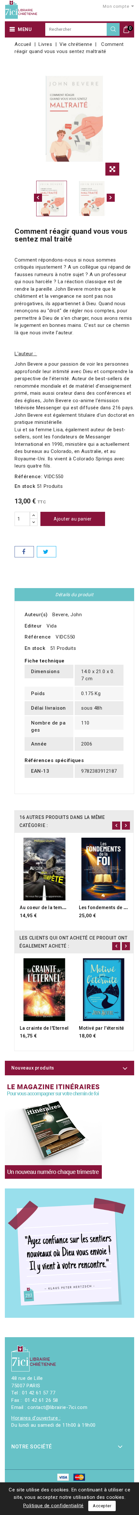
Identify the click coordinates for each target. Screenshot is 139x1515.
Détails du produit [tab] (74, 594)
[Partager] (24, 551)
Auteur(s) (36, 615)
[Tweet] (46, 551)
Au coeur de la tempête (46, 907)
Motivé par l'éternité (101, 1028)
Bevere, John (67, 615)
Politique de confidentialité (53, 1506)
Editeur (33, 626)
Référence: (28, 476)
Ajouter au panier (73, 518)
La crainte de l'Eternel (44, 1028)
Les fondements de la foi (107, 907)
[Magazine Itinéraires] (53, 1130)
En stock (25, 486)
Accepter (102, 1505)
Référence (38, 637)
